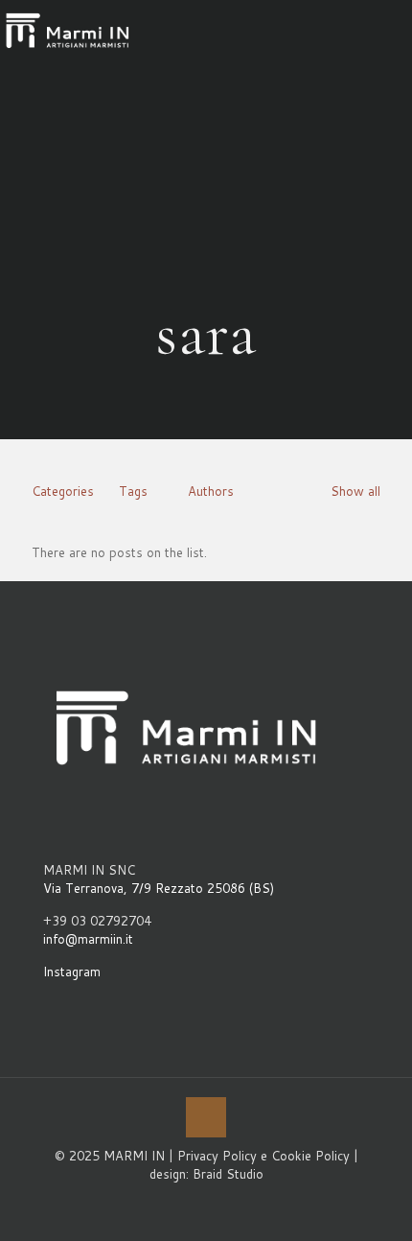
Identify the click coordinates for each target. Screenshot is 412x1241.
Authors (211, 491)
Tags (133, 491)
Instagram (72, 971)
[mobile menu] (386, 28)
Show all (355, 491)
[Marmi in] (67, 29)
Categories (63, 491)
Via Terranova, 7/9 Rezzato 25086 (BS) (158, 888)
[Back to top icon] (206, 1117)
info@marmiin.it (88, 939)
